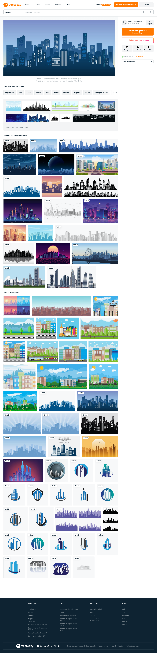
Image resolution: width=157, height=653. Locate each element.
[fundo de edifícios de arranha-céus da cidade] (24, 277)
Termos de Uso (103, 646)
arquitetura (9, 92)
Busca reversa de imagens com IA (37, 629)
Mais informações (129, 62)
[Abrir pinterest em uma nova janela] (48, 646)
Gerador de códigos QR (36, 636)
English (124, 609)
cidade (87, 92)
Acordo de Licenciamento (69, 609)
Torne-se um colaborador (94, 619)
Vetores (27, 5)
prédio (56, 92)
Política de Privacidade (117, 646)
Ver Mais (94, 118)
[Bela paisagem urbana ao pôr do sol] (14, 233)
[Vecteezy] (12, 5)
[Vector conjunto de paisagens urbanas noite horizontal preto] (91, 186)
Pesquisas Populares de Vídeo (68, 629)
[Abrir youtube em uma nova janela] (58, 646)
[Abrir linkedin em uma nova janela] (45, 646)
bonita (38, 92)
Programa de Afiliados (68, 615)
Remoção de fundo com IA (37, 633)
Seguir (150, 24)
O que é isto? (139, 56)
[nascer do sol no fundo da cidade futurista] (53, 253)
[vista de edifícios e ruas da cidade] (97, 164)
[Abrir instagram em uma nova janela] (41, 646)
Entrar (146, 5)
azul (47, 92)
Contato (93, 612)
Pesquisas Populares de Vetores (68, 619)
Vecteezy (31, 612)
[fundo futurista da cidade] (22, 211)
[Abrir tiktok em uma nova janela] (52, 646)
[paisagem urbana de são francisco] (95, 253)
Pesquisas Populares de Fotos (68, 624)
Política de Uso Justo (132, 646)
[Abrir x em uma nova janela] (55, 646)
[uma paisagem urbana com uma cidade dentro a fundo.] (100, 446)
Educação (31, 622)
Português (125, 615)
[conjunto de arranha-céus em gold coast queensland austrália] (71, 277)
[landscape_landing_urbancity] (64, 446)
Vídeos (47, 5)
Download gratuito (138, 31)
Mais (68, 5)
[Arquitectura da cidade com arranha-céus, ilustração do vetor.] (18, 253)
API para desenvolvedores (37, 625)
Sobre (92, 615)
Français (124, 622)
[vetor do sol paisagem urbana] (52, 186)
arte (20, 92)
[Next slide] (114, 92)
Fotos (38, 5)
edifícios (66, 92)
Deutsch (124, 618)
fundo (29, 92)
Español (124, 612)
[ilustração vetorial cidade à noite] (19, 164)
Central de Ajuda (96, 609)
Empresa (31, 618)
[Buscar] (144, 12)
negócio (77, 92)
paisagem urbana (101, 92)
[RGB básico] (56, 470)
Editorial (58, 5)
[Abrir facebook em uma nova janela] (38, 646)
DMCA (62, 612)
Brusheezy (32, 609)
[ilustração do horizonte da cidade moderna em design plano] (81, 470)
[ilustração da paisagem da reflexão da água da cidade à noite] (100, 211)
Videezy (31, 615)
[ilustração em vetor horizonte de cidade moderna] (88, 145)
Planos (98, 5)
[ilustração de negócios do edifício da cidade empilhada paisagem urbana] (40, 233)
